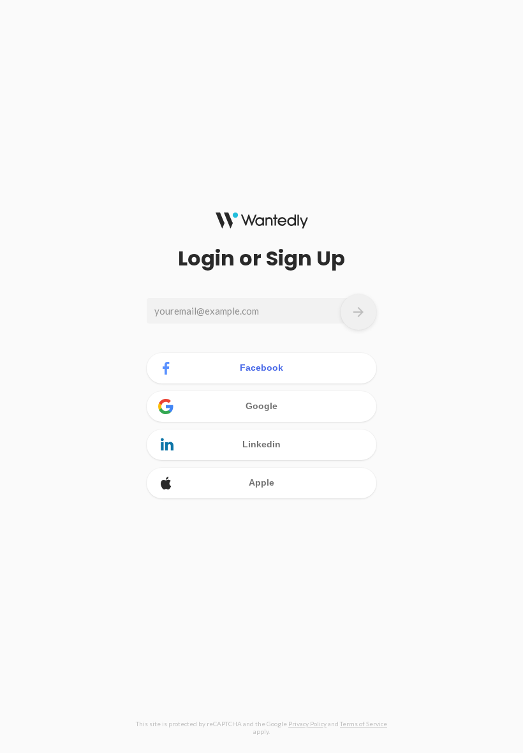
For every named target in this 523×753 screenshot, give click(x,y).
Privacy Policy (307, 723)
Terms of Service (363, 723)
